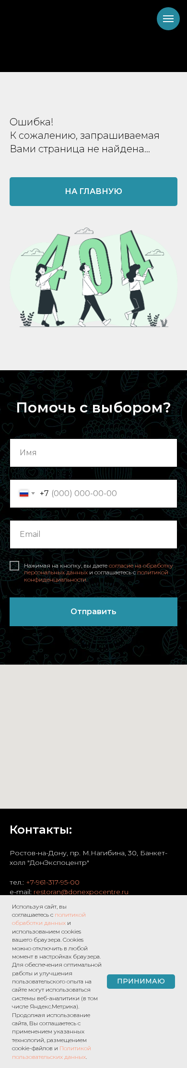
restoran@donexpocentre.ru (81, 891)
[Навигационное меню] (168, 18)
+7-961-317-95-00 (53, 882)
